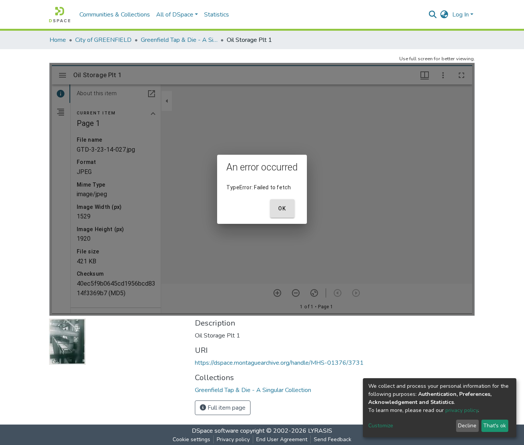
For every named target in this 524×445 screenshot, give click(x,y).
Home (57, 40)
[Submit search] (433, 15)
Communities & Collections (114, 14)
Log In (460, 14)
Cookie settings (191, 439)
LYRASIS (320, 431)
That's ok (494, 425)
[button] (444, 14)
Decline (467, 425)
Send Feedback (332, 439)
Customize (380, 425)
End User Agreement (281, 439)
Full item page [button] (226, 408)
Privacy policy (233, 439)
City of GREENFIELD (103, 40)
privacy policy (461, 410)
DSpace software (215, 431)
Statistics (216, 14)
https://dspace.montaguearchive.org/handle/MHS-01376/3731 (279, 363)
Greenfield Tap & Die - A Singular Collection (179, 40)
